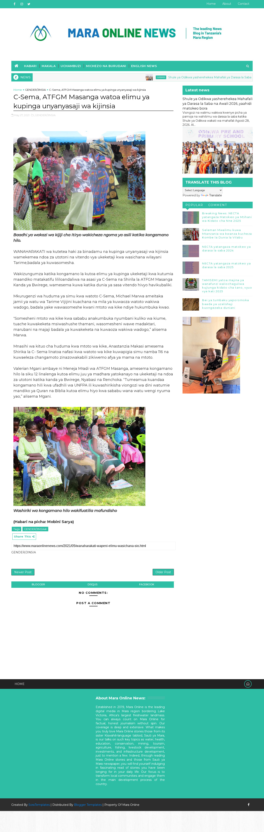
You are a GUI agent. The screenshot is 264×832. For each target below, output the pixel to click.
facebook (146, 584)
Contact (243, 4)
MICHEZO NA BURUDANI (106, 66)
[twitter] (29, 4)
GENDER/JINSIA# (35, 529)
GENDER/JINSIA (35, 89)
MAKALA (49, 66)
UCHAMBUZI (71, 66)
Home (211, 4)
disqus (92, 584)
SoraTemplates (39, 805)
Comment (217, 205)
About (226, 4)
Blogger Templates (88, 805)
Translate (215, 195)
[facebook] (14, 4)
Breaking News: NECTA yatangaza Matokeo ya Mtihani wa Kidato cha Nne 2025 (227, 217)
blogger (38, 584)
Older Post (163, 572)
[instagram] (22, 4)
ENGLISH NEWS (144, 66)
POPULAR (194, 205)
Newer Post (23, 572)
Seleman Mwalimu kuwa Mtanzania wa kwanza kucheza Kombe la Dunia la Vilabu (227, 233)
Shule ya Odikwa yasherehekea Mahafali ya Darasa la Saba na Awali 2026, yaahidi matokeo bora (217, 103)
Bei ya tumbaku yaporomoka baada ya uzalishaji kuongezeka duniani (225, 303)
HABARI (30, 66)
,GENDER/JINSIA (44, 115)
